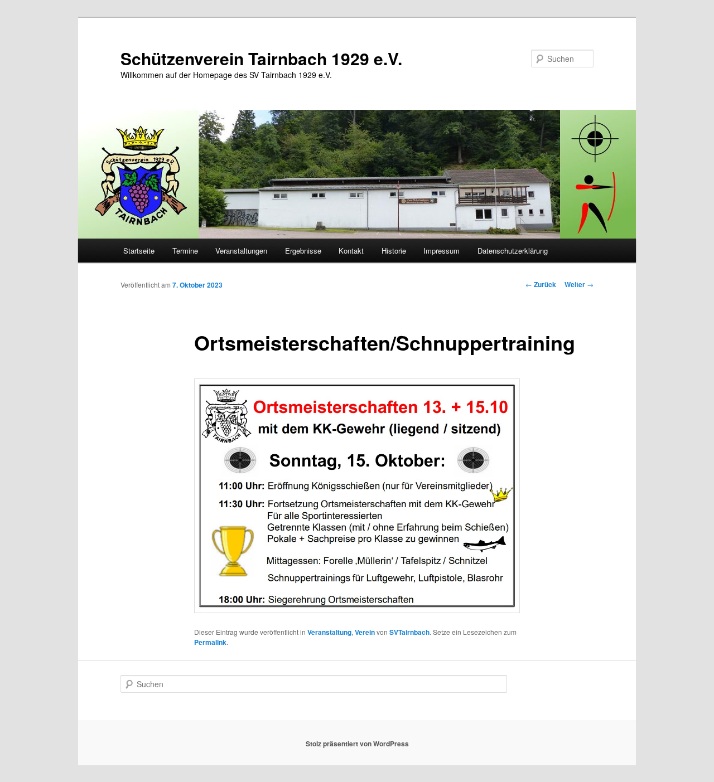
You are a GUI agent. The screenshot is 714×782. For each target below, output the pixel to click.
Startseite (139, 250)
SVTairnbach (409, 632)
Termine (185, 250)
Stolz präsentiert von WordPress (357, 744)
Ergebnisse (303, 250)
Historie (394, 250)
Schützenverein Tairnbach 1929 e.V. (261, 58)
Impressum (441, 250)
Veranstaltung (329, 632)
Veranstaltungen (241, 250)
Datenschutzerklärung (512, 250)
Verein (365, 632)
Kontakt (351, 250)
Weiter (579, 284)
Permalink (210, 642)
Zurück (540, 284)
